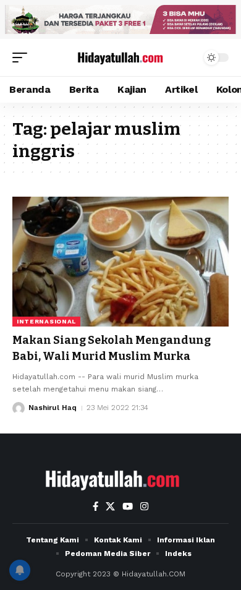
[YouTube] (127, 506)
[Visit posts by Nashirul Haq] (18, 408)
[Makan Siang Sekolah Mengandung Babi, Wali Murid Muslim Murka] (120, 262)
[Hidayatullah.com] (120, 57)
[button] (22, 57)
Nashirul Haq (52, 407)
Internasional (46, 321)
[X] (110, 506)
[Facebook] (95, 506)
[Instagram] (144, 506)
